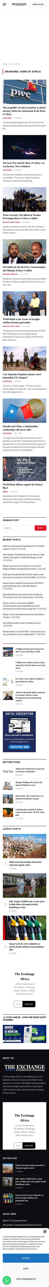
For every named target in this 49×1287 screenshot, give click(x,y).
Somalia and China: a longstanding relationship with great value (20, 427)
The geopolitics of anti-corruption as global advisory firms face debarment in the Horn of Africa (24, 111)
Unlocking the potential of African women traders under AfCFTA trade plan (30, 812)
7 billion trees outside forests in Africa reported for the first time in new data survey (30, 665)
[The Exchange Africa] (19, 4)
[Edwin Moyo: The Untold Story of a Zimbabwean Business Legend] (8, 799)
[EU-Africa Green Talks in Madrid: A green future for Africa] (8, 681)
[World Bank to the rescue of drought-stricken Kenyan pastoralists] (24, 303)
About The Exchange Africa (15, 1221)
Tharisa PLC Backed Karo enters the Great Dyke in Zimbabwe (30, 770)
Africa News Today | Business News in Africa (22, 1225)
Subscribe (38, 4)
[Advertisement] (24, 36)
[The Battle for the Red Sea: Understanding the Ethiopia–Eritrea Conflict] (24, 251)
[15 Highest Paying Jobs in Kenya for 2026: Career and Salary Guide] (8, 652)
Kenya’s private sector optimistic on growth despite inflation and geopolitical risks (26, 946)
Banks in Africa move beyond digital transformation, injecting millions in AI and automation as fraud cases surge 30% (21, 606)
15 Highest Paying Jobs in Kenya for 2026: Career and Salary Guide (30, 650)
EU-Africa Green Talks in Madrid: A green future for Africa (30, 680)
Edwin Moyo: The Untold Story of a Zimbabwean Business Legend (29, 797)
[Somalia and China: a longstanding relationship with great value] (24, 411)
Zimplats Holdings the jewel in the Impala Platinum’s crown (29, 783)
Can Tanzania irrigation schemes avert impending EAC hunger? (22, 375)
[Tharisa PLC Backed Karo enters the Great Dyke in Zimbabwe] (8, 771)
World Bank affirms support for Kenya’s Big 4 (23, 486)
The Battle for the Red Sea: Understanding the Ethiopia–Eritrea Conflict (24, 268)
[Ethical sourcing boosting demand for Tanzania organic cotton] (24, 846)
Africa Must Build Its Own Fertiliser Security (22, 623)
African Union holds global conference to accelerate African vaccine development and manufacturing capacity (30, 696)
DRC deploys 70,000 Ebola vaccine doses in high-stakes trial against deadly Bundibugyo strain (27, 904)
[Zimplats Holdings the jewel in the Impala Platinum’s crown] (8, 785)
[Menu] (4, 4)
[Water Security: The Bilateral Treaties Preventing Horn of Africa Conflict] (24, 199)
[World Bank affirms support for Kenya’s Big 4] (24, 469)
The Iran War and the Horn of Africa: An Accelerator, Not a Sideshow (24, 164)
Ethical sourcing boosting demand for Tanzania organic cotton (25, 863)
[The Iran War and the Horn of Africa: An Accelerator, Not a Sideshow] (24, 147)
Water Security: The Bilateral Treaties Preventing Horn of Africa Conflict (22, 216)
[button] (45, 1231)
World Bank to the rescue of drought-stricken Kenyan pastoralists (21, 320)
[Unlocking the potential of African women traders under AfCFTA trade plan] (8, 812)
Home (5, 64)
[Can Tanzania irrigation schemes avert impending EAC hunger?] (24, 358)
